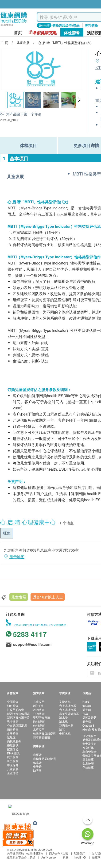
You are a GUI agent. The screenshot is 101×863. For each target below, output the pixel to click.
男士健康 (12, 721)
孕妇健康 (88, 767)
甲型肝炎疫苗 (41, 717)
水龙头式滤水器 (69, 714)
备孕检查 (12, 733)
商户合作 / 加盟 (58, 853)
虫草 (85, 714)
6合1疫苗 (39, 725)
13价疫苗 (39, 714)
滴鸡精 (86, 706)
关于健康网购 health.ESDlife (25, 853)
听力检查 (12, 761)
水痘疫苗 (38, 729)
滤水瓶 (63, 721)
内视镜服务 (14, 741)
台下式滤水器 (67, 710)
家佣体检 (12, 749)
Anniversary (49, 857)
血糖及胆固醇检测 (44, 759)
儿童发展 (18, 597)
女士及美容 (89, 743)
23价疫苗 (39, 710)
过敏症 (11, 737)
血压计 (37, 755)
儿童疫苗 (38, 702)
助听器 (37, 770)
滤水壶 (63, 717)
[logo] (13, 26)
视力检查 (12, 757)
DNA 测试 (13, 753)
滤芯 (62, 729)
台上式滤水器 (67, 706)
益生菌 (86, 710)
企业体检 (12, 773)
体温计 (37, 763)
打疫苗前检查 (15, 710)
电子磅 (37, 766)
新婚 (32, 857)
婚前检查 (12, 729)
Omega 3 (88, 725)
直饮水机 (64, 702)
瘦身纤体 (88, 747)
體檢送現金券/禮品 (66, 25)
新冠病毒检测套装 (18, 717)
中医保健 (12, 765)
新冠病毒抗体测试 (18, 714)
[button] (79, 100)
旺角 (7, 533)
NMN (85, 702)
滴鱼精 (86, 721)
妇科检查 (12, 706)
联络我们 (79, 853)
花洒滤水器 (66, 725)
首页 (18, 32)
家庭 (65, 857)
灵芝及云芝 (89, 717)
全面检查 (12, 702)
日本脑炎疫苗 (41, 737)
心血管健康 (89, 751)
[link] (18, 813)
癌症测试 (12, 745)
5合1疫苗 (39, 721)
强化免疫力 (89, 736)
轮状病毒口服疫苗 (44, 733)
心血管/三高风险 (17, 725)
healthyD (80, 857)
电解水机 (64, 733)
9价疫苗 (38, 706)
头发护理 (88, 763)
